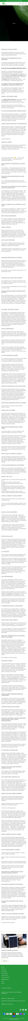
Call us (3, 983)
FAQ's (2, 981)
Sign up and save (8, 998)
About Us (3, 969)
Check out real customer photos (11, 993)
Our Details (4, 971)
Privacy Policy (4, 973)
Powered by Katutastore (14, 1019)
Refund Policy (4, 975)
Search (3, 967)
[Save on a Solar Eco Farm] (14, 941)
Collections (6, 988)
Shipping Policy (5, 979)
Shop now (5, 961)
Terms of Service (5, 977)
